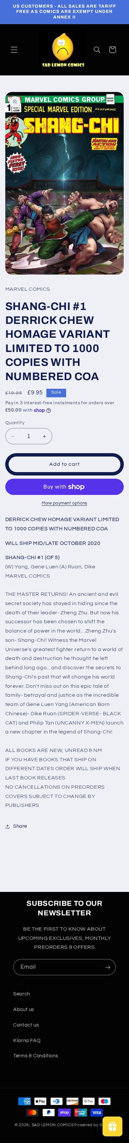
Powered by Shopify (94, 1125)
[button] (14, 49)
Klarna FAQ (26, 1040)
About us (23, 1009)
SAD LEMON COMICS (53, 1125)
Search (21, 993)
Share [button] (20, 826)
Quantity (14, 422)
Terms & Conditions (35, 1055)
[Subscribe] (107, 967)
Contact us (26, 1025)
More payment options (64, 503)
